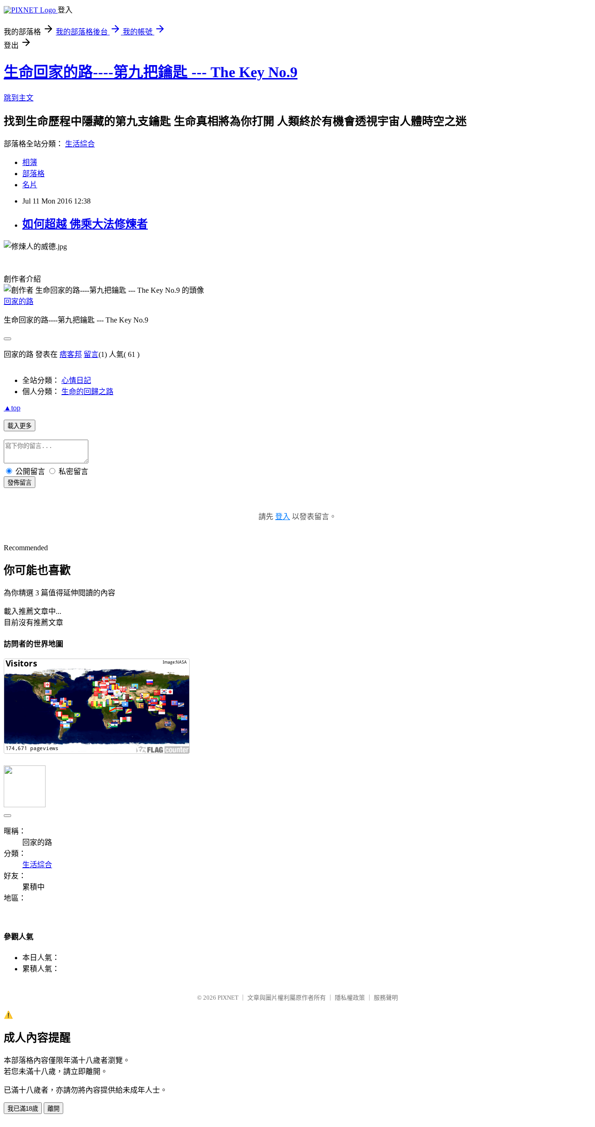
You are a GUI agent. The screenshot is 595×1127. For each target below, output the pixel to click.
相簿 (29, 162)
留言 (91, 354)
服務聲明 (386, 997)
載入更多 (19, 425)
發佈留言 (19, 482)
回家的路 (18, 301)
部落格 (33, 174)
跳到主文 (18, 98)
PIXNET (228, 997)
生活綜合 (80, 144)
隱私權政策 (350, 997)
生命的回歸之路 (87, 391)
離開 (53, 1108)
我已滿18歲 (22, 1108)
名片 (29, 185)
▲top (12, 408)
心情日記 (76, 380)
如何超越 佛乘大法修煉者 (85, 224)
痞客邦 (71, 354)
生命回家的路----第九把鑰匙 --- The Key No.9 (151, 72)
